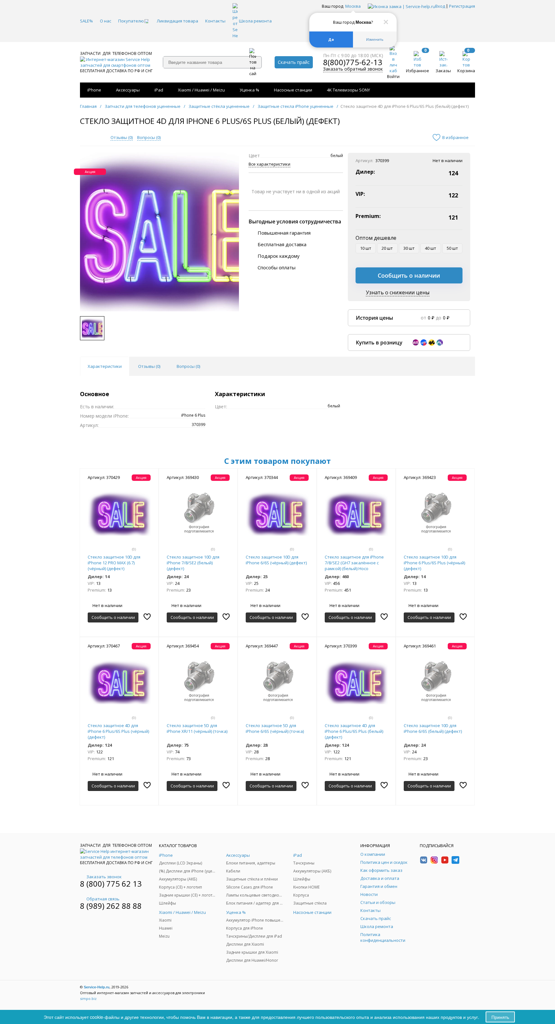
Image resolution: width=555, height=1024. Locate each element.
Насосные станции (293, 90)
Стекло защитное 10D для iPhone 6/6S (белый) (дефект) (433, 728)
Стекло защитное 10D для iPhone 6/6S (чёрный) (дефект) (276, 560)
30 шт (409, 248)
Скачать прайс (294, 62)
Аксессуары (128, 90)
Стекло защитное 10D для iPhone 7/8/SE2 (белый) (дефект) (193, 562)
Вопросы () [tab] (188, 366)
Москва (353, 6)
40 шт (430, 248)
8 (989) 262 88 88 (111, 905)
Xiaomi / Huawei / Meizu (201, 90)
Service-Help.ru (97, 987)
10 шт (365, 248)
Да (331, 39)
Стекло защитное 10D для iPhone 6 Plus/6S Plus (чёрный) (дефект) (434, 562)
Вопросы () (149, 137)
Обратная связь (102, 899)
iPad (158, 90)
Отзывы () (121, 137)
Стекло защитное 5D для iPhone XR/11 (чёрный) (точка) (197, 728)
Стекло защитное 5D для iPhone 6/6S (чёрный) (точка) (275, 728)
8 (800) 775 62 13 (111, 883)
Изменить (374, 39)
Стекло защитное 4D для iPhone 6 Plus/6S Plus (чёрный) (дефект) (118, 731)
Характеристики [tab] (105, 366)
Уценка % (249, 90)
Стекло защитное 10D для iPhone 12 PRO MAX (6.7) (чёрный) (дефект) (114, 562)
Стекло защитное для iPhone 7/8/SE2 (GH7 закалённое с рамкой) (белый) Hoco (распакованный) (354, 565)
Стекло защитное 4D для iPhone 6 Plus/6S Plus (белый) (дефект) (354, 731)
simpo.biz (88, 998)
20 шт (387, 248)
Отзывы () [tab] (149, 366)
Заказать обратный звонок (353, 69)
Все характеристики (269, 164)
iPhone (94, 90)
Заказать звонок (104, 877)
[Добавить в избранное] (147, 616)
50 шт (452, 248)
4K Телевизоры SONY (348, 90)
